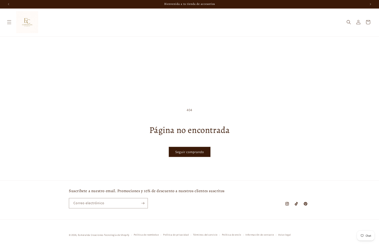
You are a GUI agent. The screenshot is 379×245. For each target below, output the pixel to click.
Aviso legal (284, 234)
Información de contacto (259, 234)
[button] (9, 22)
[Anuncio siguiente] (370, 4)
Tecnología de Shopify (116, 234)
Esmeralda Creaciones (91, 234)
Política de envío (231, 234)
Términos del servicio (205, 234)
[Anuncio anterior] (8, 4)
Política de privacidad (176, 234)
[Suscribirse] (143, 203)
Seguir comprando (189, 152)
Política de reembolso (146, 234)
